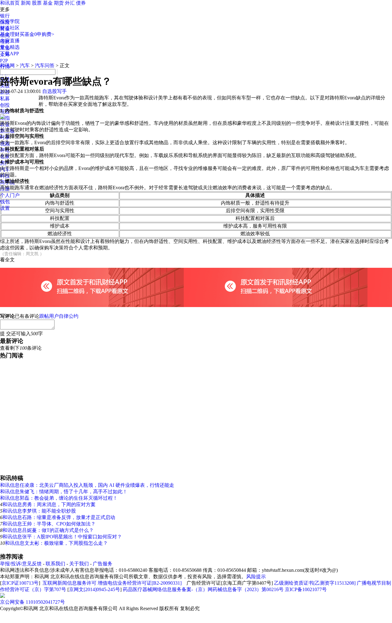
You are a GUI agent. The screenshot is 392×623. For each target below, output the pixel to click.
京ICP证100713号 (20, 583)
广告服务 (102, 563)
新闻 (26, 3)
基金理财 (10, 34)
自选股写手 (54, 91)
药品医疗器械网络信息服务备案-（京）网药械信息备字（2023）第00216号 (203, 589)
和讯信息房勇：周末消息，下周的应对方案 (49, 504)
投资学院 (10, 21)
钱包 (5, 201)
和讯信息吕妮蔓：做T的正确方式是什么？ (48, 530)
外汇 (70, 3)
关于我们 (79, 563)
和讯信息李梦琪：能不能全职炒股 (39, 510)
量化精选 (10, 47)
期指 (5, 118)
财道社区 (10, 27)
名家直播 (10, 40)
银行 (5, 15)
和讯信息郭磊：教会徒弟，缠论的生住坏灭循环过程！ (59, 498)
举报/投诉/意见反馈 (21, 563)
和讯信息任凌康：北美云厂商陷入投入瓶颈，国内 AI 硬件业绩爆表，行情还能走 (87, 485)
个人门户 (10, 195)
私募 (5, 98)
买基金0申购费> (37, 34)
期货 (59, 3)
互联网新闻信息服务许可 (69, 583)
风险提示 (256, 576)
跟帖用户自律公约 (58, 316)
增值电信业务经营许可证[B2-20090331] (140, 583)
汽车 (25, 65)
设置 (5, 208)
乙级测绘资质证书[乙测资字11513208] (315, 583)
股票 (37, 3)
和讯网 (7, 65)
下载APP (9, 53)
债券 (81, 3)
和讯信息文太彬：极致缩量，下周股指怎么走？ (56, 543)
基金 (48, 3)
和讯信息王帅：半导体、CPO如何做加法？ (49, 523)
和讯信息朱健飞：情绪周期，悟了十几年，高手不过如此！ (63, 491)
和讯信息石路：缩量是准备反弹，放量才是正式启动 (58, 517)
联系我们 (55, 563)
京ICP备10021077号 (306, 589)
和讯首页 (10, 3)
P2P (4, 60)
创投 (5, 105)
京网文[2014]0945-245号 (94, 589)
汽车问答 (45, 65)
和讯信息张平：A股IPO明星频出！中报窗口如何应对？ (62, 536)
